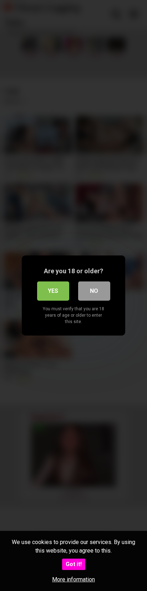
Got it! (74, 564)
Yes (53, 290)
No (94, 290)
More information (73, 579)
